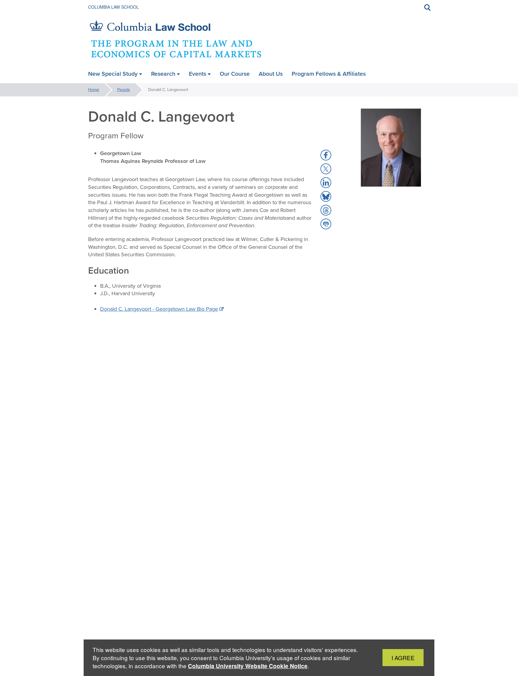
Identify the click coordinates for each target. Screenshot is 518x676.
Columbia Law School (113, 7)
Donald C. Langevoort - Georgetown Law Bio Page (159, 309)
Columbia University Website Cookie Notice (248, 666)
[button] (325, 155)
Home (93, 90)
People (123, 90)
